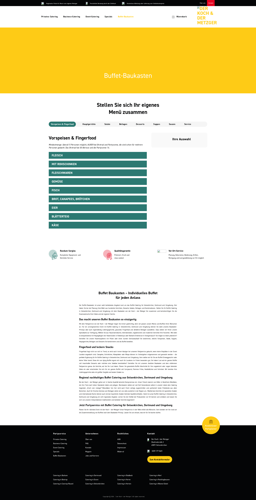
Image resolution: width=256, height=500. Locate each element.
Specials (108, 16)
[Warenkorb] (173, 17)
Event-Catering (92, 16)
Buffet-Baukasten (125, 16)
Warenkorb (181, 16)
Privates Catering (49, 16)
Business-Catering (71, 16)
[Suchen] (163, 17)
